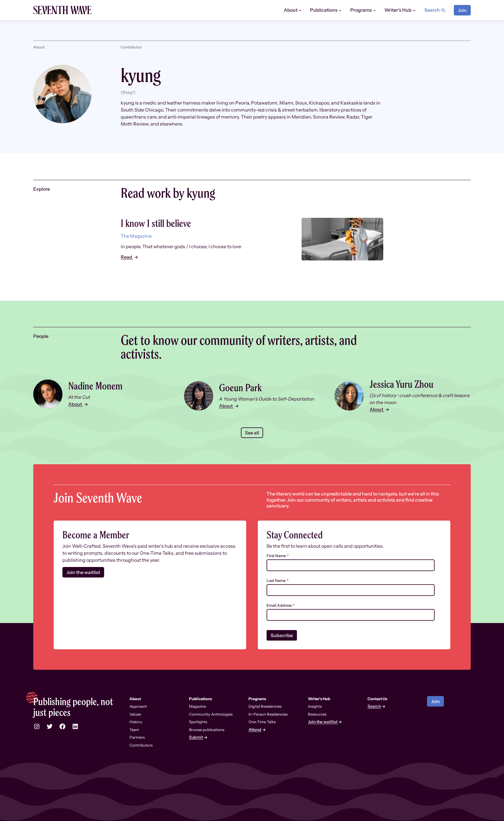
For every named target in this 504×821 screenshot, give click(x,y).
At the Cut (79, 397)
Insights (315, 706)
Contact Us (377, 698)
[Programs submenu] (374, 10)
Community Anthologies (210, 714)
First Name (278, 556)
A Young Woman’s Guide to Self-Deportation (266, 399)
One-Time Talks (262, 721)
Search (374, 706)
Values (135, 714)
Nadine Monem (95, 385)
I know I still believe (156, 223)
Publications (200, 698)
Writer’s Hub (319, 698)
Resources (317, 714)
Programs (257, 698)
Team (134, 729)
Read (127, 257)
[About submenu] (300, 10)
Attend (255, 729)
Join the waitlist (83, 572)
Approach (138, 706)
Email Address (281, 605)
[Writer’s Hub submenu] (414, 10)
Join (462, 10)
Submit (196, 737)
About (75, 404)
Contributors (141, 745)
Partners (137, 737)
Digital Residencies (265, 706)
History (136, 721)
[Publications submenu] (340, 10)
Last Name (278, 580)
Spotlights (198, 721)
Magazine (197, 706)
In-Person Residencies (268, 714)
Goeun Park (240, 387)
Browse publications (206, 729)
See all (252, 433)
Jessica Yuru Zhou (401, 384)
